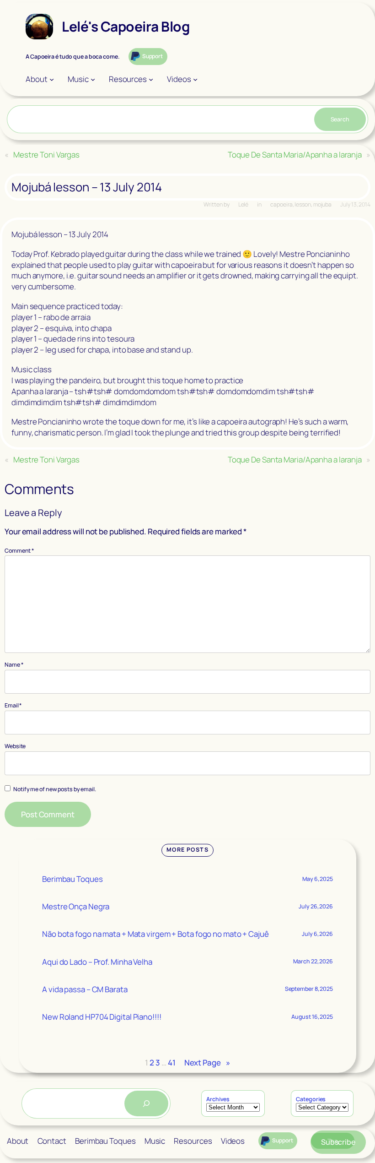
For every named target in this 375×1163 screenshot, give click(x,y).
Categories (311, 1099)
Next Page (207, 1062)
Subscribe (338, 1142)
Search (340, 119)
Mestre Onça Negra (75, 906)
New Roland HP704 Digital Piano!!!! (101, 1016)
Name (14, 664)
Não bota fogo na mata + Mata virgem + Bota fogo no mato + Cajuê (155, 933)
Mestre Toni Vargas (46, 154)
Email (13, 705)
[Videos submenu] (195, 79)
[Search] (146, 1103)
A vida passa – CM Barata (85, 989)
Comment (19, 550)
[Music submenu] (93, 79)
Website (15, 746)
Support (152, 56)
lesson (303, 204)
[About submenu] (51, 79)
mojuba (322, 204)
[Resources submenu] (151, 79)
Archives (218, 1099)
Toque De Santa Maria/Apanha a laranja (295, 154)
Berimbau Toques (72, 879)
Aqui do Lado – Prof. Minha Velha (97, 961)
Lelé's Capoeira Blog (125, 26)
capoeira (281, 204)
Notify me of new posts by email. (54, 789)
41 (172, 1062)
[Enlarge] (41, 25)
